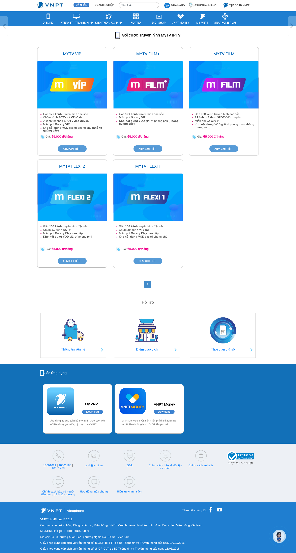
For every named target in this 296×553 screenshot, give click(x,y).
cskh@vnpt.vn (94, 465)
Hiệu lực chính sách (129, 491)
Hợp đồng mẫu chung (94, 491)
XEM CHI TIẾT (71, 148)
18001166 (65, 465)
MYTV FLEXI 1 (147, 166)
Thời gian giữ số (223, 349)
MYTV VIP (72, 53)
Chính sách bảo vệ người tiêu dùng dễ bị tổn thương (58, 493)
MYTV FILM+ (148, 53)
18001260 (58, 468)
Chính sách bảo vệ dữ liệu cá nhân (165, 467)
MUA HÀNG (178, 5)
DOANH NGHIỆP (104, 4)
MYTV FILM (223, 53)
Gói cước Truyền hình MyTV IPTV (151, 35)
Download (92, 411)
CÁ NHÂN (81, 4)
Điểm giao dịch (147, 349)
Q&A (129, 465)
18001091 (49, 465)
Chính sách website (200, 465)
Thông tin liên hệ (73, 349)
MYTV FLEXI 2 (72, 166)
